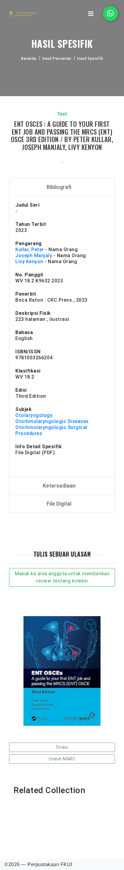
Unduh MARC (62, 758)
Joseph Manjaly (33, 255)
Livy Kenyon (29, 261)
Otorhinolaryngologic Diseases (52, 421)
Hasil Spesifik (90, 58)
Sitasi (62, 747)
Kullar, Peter (29, 249)
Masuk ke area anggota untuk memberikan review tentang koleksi (62, 577)
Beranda (28, 58)
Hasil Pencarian (56, 58)
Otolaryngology (33, 415)
